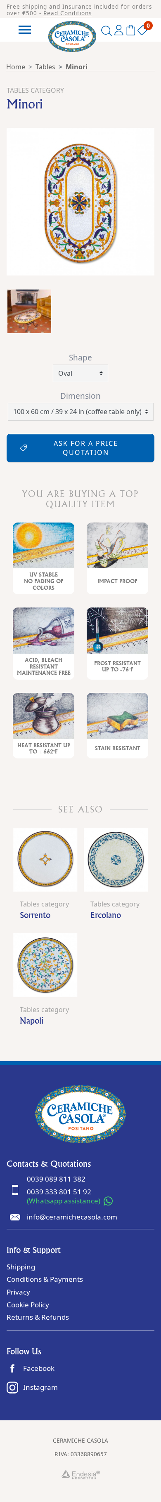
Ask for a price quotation (86, 448)
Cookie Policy (28, 1304)
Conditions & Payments (45, 1279)
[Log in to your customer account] (119, 31)
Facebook (38, 1368)
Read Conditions (67, 13)
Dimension (80, 396)
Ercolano (105, 915)
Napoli (31, 1020)
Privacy (18, 1292)
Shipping (21, 1266)
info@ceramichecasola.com (72, 1217)
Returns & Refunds (38, 1317)
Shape (80, 357)
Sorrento (35, 915)
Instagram (40, 1387)
